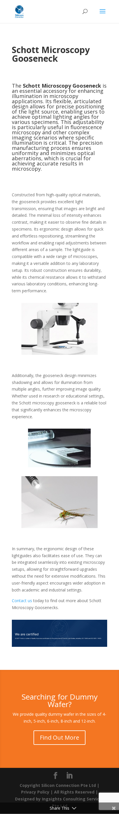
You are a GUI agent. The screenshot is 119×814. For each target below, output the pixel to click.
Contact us (22, 600)
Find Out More (59, 737)
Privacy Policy (35, 792)
